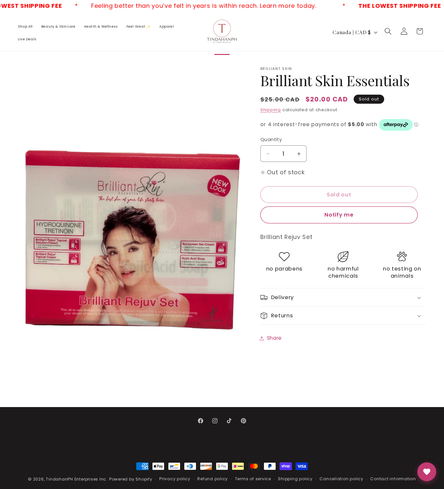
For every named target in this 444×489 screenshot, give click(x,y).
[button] (388, 31)
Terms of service (253, 479)
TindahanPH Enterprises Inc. (77, 479)
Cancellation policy (341, 479)
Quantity (271, 140)
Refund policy (212, 479)
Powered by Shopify (130, 479)
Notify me (338, 215)
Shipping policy (295, 479)
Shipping (270, 110)
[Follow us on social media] (426, 471)
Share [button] (274, 338)
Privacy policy (174, 479)
